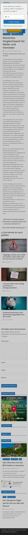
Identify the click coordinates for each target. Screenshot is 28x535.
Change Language (14, 22)
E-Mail (3, 370)
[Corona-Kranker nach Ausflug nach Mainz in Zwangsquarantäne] (14, 269)
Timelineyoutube (11, 497)
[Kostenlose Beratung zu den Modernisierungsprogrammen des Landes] (14, 298)
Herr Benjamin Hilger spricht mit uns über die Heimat (13, 503)
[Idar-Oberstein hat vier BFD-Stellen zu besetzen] (14, 450)
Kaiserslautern (6, 34)
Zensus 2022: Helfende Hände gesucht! (13, 228)
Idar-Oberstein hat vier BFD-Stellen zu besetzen (13, 464)
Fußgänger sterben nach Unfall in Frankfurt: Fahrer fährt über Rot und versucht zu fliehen (14, 257)
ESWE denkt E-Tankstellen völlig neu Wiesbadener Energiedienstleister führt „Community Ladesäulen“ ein (14, 222)
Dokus (4, 497)
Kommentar (5, 341)
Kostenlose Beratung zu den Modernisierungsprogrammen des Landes (14, 314)
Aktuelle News (6, 459)
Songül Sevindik (17, 51)
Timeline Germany (15, 530)
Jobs (20, 459)
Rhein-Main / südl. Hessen (17, 34)
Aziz (13, 509)
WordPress (14, 532)
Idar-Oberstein (14, 459)
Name (3, 362)
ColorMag (5, 532)
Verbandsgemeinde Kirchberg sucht (18, 483)
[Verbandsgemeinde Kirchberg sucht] (6, 484)
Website (3, 377)
